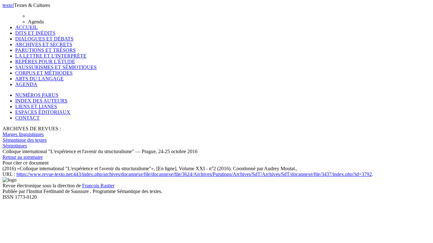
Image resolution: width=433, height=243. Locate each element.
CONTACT (27, 118)
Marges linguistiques (23, 134)
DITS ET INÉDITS (35, 33)
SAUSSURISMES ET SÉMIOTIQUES (56, 67)
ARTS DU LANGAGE (39, 78)
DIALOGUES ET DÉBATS (44, 38)
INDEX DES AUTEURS (41, 100)
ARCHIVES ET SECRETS (43, 44)
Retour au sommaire (23, 157)
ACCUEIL (26, 27)
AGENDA (26, 84)
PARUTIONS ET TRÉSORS (45, 50)
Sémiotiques (15, 145)
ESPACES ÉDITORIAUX (42, 112)
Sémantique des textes (25, 140)
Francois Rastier (98, 185)
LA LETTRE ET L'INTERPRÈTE (51, 56)
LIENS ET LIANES (36, 106)
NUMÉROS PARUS (36, 95)
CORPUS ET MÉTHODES (44, 73)
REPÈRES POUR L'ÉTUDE (45, 61)
